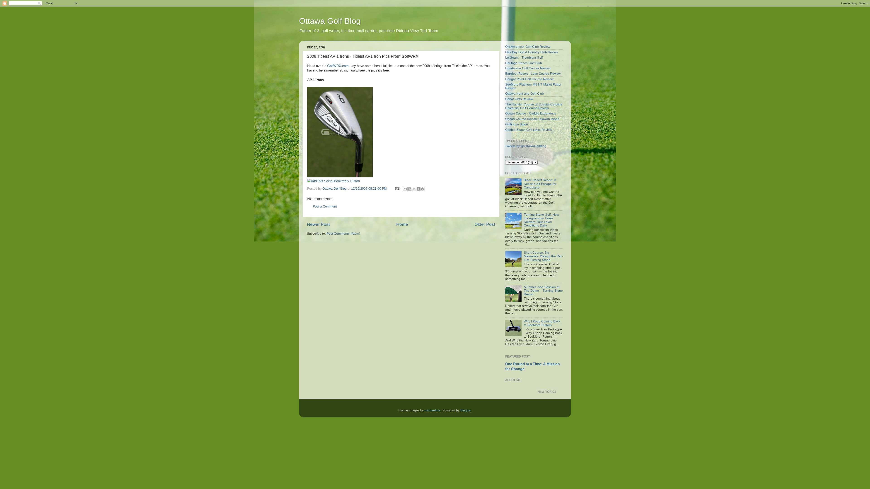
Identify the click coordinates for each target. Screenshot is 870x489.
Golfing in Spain (516, 124)
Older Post (484, 224)
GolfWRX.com (338, 66)
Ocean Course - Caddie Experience (530, 113)
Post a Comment (325, 206)
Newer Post (318, 224)
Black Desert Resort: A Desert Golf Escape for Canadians (540, 183)
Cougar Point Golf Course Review (529, 79)
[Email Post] (397, 188)
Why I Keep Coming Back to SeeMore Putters (542, 323)
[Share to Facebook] (418, 189)
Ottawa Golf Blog (330, 21)
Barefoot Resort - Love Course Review (533, 73)
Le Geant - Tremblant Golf (524, 57)
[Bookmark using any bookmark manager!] (333, 181)
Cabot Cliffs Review (519, 99)
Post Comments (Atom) (343, 233)
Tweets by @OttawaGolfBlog (525, 146)
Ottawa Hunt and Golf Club (524, 93)
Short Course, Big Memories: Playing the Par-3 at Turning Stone (543, 256)
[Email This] (405, 189)
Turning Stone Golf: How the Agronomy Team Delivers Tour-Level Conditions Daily (541, 220)
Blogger (465, 410)
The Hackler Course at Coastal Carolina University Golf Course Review (533, 106)
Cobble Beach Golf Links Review (528, 129)
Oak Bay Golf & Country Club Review (531, 52)
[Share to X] (414, 189)
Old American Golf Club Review (527, 46)
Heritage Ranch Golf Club (523, 63)
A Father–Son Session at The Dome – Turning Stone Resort (543, 290)
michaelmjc (433, 410)
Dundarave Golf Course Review (528, 68)
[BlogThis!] (409, 189)
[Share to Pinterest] (422, 189)
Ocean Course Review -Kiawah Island (532, 119)
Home (402, 224)
